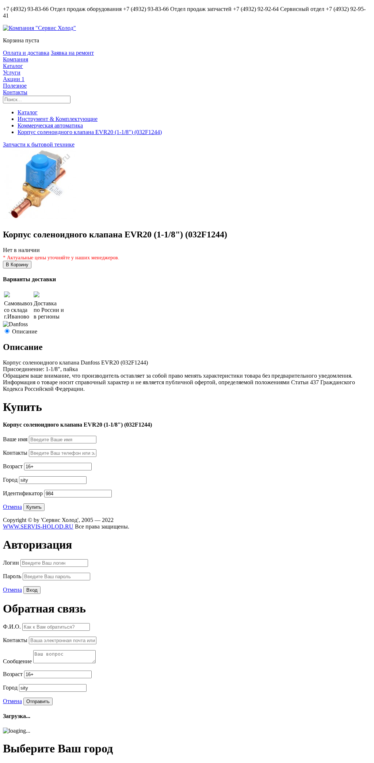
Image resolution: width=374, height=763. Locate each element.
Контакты (15, 92)
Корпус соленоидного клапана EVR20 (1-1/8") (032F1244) (90, 132)
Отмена (12, 507)
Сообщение (18, 661)
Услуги (11, 72)
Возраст (13, 466)
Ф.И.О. (12, 626)
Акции (13, 79)
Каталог (13, 66)
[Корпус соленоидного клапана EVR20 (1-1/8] (39, 219)
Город (11, 480)
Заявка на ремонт (72, 53)
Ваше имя (16, 439)
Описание (24, 331)
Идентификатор (23, 493)
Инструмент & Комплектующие (58, 119)
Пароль (13, 576)
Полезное (15, 86)
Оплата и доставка (26, 53)
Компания (15, 59)
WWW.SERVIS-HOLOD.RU (38, 526)
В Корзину (17, 264)
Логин (11, 563)
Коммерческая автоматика (50, 125)
